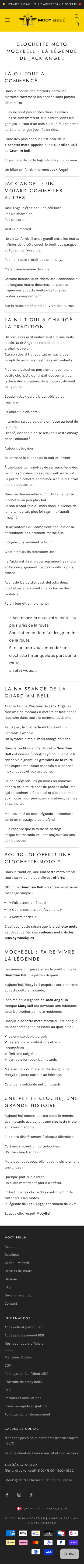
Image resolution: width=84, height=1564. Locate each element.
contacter (46, 1438)
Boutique (12, 1254)
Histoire (11, 1279)
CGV (8, 1365)
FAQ (8, 1287)
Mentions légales (18, 1357)
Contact (11, 1303)
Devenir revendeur (19, 1295)
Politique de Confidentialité (26, 1374)
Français (55, 1508)
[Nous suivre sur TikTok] (31, 1494)
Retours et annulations (23, 1398)
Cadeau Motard (17, 1263)
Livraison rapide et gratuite (26, 1406)
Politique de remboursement (27, 1414)
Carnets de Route (18, 1271)
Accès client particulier (23, 1327)
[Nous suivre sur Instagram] (19, 1494)
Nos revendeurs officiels (24, 1343)
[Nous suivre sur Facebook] (7, 1494)
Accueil (10, 1247)
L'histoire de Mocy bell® (23, 1382)
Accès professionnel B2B (24, 1335)
